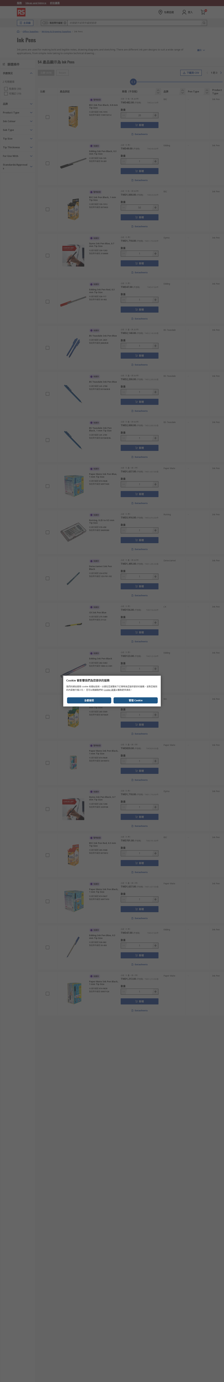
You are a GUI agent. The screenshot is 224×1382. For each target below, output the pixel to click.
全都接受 (89, 700)
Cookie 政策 (110, 689)
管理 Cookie (136, 700)
